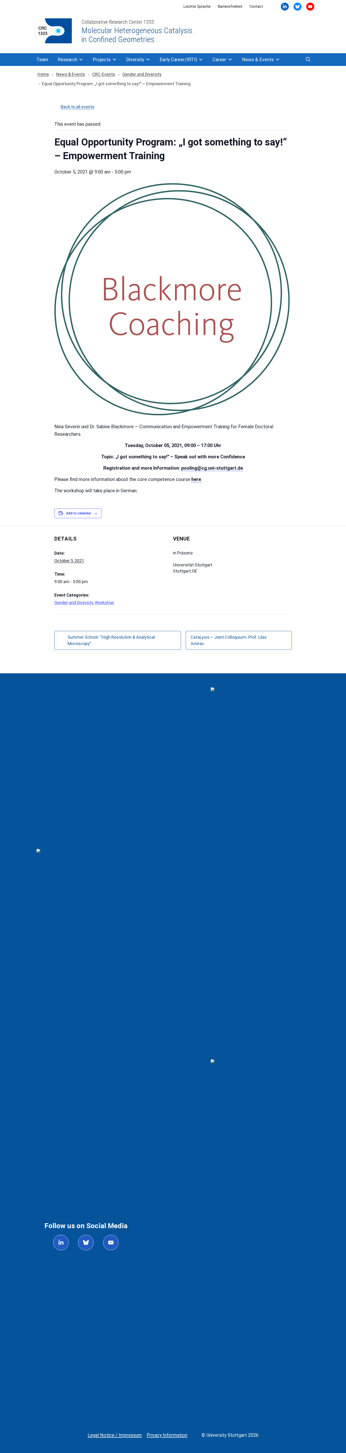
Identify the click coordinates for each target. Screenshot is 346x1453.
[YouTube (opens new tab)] (298, 7)
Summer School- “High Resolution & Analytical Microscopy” (111, 640)
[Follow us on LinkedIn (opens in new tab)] (61, 1242)
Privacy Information (167, 1435)
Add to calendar (78, 513)
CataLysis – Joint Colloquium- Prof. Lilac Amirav (229, 640)
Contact (256, 6)
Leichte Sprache (197, 6)
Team (42, 59)
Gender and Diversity (141, 74)
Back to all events (77, 106)
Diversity (135, 59)
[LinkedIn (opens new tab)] (285, 7)
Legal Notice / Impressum (115, 1435)
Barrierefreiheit (230, 6)
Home (43, 74)
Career (219, 59)
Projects (102, 59)
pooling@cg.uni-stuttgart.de (212, 468)
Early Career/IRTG (178, 59)
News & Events (258, 59)
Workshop (104, 602)
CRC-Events (103, 74)
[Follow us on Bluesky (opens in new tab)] (86, 1242)
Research (67, 59)
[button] (308, 59)
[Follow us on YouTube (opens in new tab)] (111, 1242)
